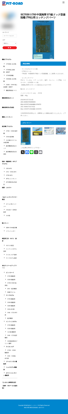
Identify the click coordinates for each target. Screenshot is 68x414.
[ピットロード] (12, 5)
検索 (10, 47)
